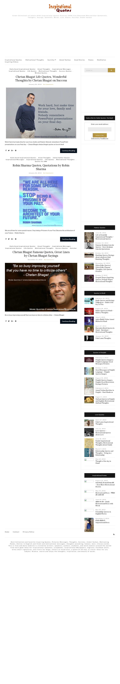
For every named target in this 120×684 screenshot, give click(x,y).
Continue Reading (68, 151)
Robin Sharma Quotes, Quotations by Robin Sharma (41, 167)
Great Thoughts (44, 69)
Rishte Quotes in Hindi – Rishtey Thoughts (104, 312)
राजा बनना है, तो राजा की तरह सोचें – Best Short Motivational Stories (105, 485)
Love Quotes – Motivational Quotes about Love (103, 433)
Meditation (101, 60)
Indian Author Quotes (61, 157)
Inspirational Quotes (13, 60)
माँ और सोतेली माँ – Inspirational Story (102, 522)
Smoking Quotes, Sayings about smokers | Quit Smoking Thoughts (105, 257)
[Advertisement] (60, 39)
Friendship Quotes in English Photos (103, 513)
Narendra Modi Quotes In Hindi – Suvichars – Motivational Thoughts (105, 330)
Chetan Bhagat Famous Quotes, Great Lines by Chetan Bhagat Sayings (41, 254)
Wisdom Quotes (41, 73)
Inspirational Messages (61, 69)
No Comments (48, 84)
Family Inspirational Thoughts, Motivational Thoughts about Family (104, 443)
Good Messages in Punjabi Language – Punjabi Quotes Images (105, 372)
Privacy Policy (28, 532)
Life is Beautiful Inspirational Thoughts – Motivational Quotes (105, 237)
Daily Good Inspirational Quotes (23, 69)
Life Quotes (32, 71)
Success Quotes (65, 71)
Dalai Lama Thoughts (103, 338)
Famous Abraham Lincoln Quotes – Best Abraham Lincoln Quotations (105, 247)
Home (7, 532)
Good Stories (79, 60)
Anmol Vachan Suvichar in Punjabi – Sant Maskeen (105, 391)
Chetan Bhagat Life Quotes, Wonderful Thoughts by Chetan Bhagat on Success (41, 78)
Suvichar (51, 60)
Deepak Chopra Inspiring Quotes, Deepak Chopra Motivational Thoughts (105, 279)
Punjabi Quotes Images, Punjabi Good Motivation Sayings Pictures (105, 382)
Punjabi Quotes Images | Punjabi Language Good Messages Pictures (104, 362)
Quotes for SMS (41, 161)
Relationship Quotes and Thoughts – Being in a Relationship (104, 453)
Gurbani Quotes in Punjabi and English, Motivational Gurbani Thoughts (105, 401)
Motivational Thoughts (35, 60)
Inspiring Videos (12, 62)
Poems (91, 60)
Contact (16, 532)
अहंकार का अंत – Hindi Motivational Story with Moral (104, 504)
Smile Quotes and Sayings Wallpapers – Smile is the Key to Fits (105, 302)
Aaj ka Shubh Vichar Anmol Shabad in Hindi (105, 320)
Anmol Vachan (65, 60)
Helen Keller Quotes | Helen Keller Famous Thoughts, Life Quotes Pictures (104, 268)
